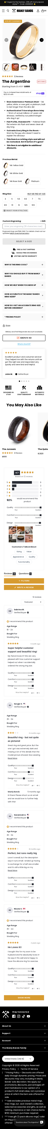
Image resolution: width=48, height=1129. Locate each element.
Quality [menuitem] (32, 557)
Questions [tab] (25, 574)
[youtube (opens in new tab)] (28, 1016)
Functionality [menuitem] (24, 562)
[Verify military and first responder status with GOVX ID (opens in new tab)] (24, 338)
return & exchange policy (19, 233)
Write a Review (30, 588)
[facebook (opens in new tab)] (13, 1016)
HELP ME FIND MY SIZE (36, 194)
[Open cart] (42, 10)
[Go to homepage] (23, 10)
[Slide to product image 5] (41, 67)
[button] (12, 76)
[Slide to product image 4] (33, 67)
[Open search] (8, 10)
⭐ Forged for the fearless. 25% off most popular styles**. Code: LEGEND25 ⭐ (24, 3)
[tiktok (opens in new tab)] (23, 1016)
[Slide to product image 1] (6, 67)
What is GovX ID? (24, 344)
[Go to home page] (5, 1014)
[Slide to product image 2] (15, 67)
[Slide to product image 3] (24, 67)
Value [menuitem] (28, 551)
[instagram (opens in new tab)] (18, 1016)
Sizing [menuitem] (19, 551)
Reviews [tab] (10, 574)
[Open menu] (3, 10)
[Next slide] (42, 40)
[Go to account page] (38, 10)
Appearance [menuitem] (18, 557)
